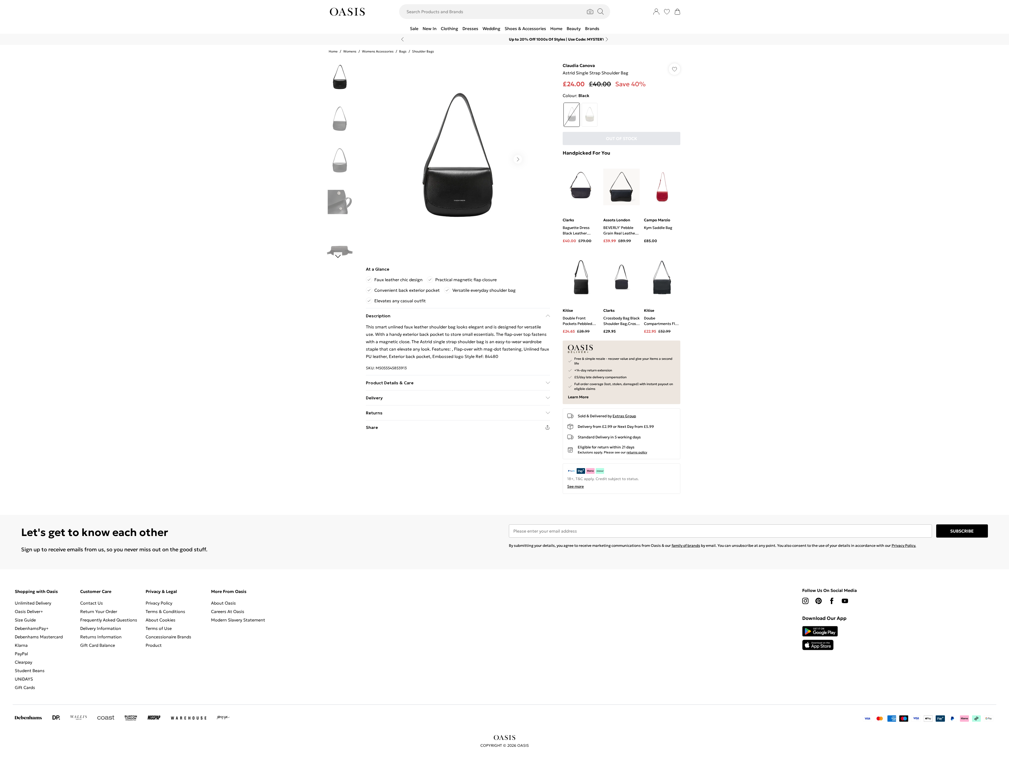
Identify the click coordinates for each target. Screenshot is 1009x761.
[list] (457, 159)
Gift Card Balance (97, 645)
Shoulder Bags (423, 51)
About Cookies (160, 620)
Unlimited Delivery (33, 603)
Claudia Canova (579, 65)
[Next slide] (607, 39)
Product (154, 645)
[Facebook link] (832, 601)
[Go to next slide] (518, 159)
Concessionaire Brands (168, 636)
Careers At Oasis (227, 611)
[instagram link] (805, 601)
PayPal (21, 653)
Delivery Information (100, 628)
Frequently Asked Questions (108, 620)
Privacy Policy (159, 603)
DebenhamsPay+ (32, 628)
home (333, 51)
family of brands (686, 545)
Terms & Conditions (165, 611)
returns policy (637, 452)
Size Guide (25, 620)
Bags (403, 51)
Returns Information (101, 636)
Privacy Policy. (904, 545)
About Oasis (223, 603)
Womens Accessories (378, 51)
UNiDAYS (24, 679)
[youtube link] (845, 601)
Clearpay (23, 662)
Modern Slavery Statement (238, 620)
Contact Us (91, 603)
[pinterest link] (818, 601)
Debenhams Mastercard (39, 636)
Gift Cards (25, 687)
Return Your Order (98, 611)
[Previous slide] (402, 39)
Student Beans (30, 670)
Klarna (21, 645)
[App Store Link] (820, 638)
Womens (349, 51)
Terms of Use (159, 628)
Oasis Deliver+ (29, 611)
